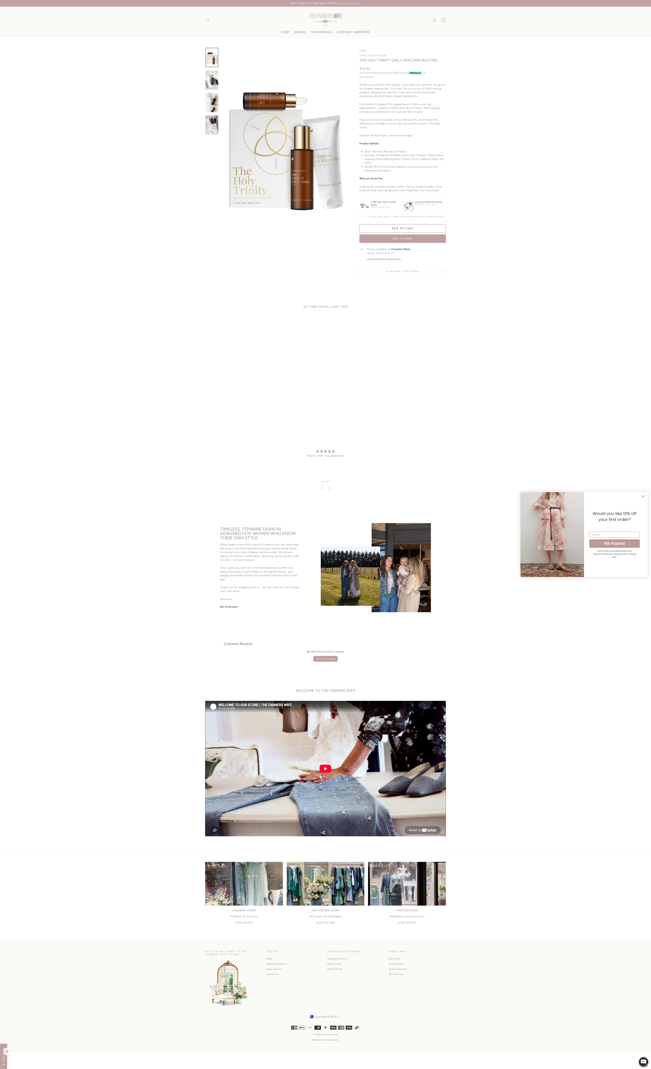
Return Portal (273, 969)
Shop (285, 32)
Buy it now (402, 238)
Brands (300, 32)
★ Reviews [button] (3, 1056)
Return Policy (334, 963)
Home (362, 50)
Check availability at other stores (384, 258)
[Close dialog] (643, 496)
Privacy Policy (396, 963)
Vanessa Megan (372, 55)
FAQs (269, 958)
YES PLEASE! (614, 543)
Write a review (325, 659)
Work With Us (396, 974)
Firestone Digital (331, 1039)
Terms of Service (398, 969)
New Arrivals (321, 32)
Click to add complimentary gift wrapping (405, 216)
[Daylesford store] (325, 884)
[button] (323, 488)
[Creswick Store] (244, 884)
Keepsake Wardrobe (353, 32)
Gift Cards (394, 958)
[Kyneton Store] (407, 884)
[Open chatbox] (643, 1063)
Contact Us (272, 974)
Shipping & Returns (402, 271)
